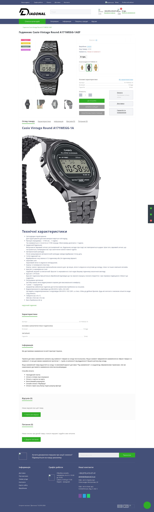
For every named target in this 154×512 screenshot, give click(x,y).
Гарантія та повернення (121, 111)
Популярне (54, 21)
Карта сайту (23, 485)
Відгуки (94, 21)
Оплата (49, 2)
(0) (96, 40)
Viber (80, 496)
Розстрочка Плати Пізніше (92, 113)
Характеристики (44, 121)
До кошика (91, 101)
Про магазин (23, 476)
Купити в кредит (92, 107)
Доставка (57, 2)
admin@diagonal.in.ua (87, 477)
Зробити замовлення (128, 13)
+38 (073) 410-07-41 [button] (87, 473)
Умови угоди (23, 479)
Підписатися (127, 455)
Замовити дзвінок (109, 13)
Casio (89, 46)
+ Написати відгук (31, 414)
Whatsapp (88, 496)
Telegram (84, 496)
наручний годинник (29, 305)
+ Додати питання (31, 439)
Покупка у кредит (81, 21)
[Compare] (132, 40)
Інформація (67, 21)
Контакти (67, 2)
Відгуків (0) (70, 121)
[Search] (92, 12)
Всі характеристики (126, 80)
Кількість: (82, 92)
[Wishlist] (128, 40)
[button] (151, 220)
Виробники (23, 488)
